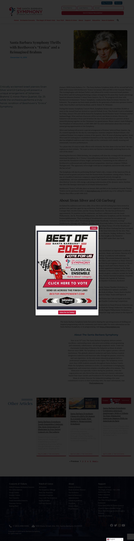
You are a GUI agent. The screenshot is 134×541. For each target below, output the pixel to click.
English (112, 539)
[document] (67, 270)
